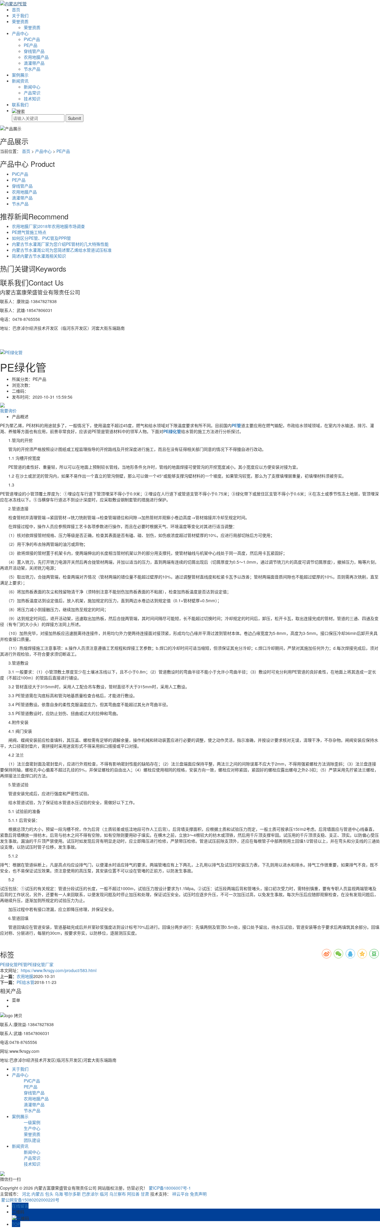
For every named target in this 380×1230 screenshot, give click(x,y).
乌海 (59, 1194)
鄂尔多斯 (72, 1194)
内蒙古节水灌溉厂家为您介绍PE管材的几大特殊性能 (60, 244)
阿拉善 (133, 1194)
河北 (26, 1194)
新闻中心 (32, 87)
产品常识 (32, 93)
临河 (104, 1194)
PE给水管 (25, 982)
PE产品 (30, 45)
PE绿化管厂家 (40, 964)
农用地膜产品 (36, 57)
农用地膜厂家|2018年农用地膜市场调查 (48, 226)
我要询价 (8, 410)
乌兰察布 (117, 1194)
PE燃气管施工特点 (29, 232)
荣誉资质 (20, 21)
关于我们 (20, 15)
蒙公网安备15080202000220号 (29, 1200)
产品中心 (20, 33)
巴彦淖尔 (90, 1194)
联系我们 (20, 104)
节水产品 (32, 69)
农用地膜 (25, 976)
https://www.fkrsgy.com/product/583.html (58, 970)
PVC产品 (32, 39)
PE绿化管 (9, 964)
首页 (16, 9)
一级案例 (32, 1122)
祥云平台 (180, 1194)
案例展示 (20, 75)
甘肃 (145, 1194)
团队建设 (32, 1140)
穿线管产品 (34, 51)
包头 (49, 1194)
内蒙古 (37, 1194)
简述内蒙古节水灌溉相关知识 (39, 256)
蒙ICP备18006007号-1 (170, 1188)
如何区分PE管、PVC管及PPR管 (41, 238)
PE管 (22, 964)
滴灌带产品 (34, 63)
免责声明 (198, 1194)
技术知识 (32, 99)
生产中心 (32, 1128)
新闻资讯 (20, 81)
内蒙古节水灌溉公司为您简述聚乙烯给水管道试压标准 (62, 250)
